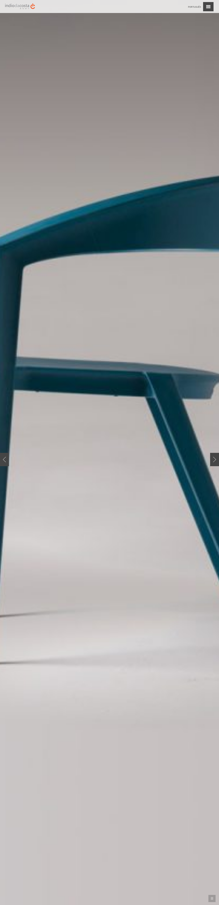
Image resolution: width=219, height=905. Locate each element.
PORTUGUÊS (194, 7)
